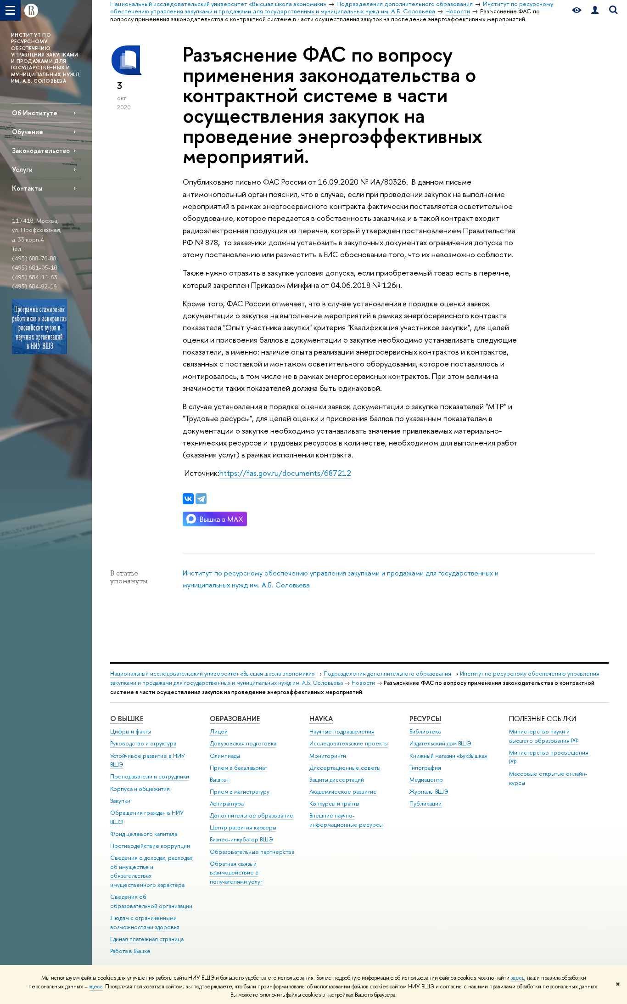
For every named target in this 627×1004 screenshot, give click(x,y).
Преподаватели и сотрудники (149, 776)
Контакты (27, 188)
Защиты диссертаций (336, 780)
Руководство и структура (143, 743)
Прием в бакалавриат (238, 768)
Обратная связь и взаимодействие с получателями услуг (236, 873)
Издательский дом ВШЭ (440, 743)
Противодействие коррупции (150, 846)
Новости (363, 683)
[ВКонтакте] (188, 498)
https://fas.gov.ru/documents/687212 (285, 473)
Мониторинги (327, 756)
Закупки (120, 801)
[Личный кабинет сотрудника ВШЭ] (595, 10)
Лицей (219, 731)
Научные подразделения (342, 731)
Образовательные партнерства (252, 852)
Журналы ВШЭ (428, 791)
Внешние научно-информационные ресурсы (346, 820)
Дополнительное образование (251, 815)
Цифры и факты (130, 731)
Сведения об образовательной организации (151, 901)
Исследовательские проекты (348, 743)
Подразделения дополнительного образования (387, 673)
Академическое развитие (343, 791)
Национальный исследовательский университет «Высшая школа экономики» (212, 673)
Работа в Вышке (130, 951)
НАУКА (321, 718)
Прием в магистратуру (239, 791)
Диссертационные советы (345, 768)
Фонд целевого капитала (143, 834)
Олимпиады (225, 756)
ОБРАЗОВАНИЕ (235, 718)
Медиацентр (426, 780)
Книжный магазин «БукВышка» (448, 756)
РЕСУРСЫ (425, 718)
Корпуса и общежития (140, 789)
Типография (425, 768)
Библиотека (425, 731)
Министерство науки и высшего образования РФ (544, 736)
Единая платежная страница (147, 939)
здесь (517, 977)
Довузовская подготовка (243, 743)
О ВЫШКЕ (126, 718)
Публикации (425, 803)
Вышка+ (220, 780)
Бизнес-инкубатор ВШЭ (241, 839)
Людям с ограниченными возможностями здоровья (144, 922)
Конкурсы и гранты (334, 803)
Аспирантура (227, 803)
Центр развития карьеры (243, 827)
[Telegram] (201, 498)
